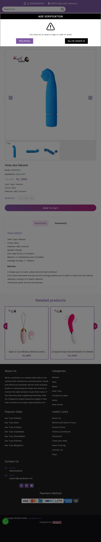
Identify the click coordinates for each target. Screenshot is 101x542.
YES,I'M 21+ (24, 41)
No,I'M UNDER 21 (76, 41)
